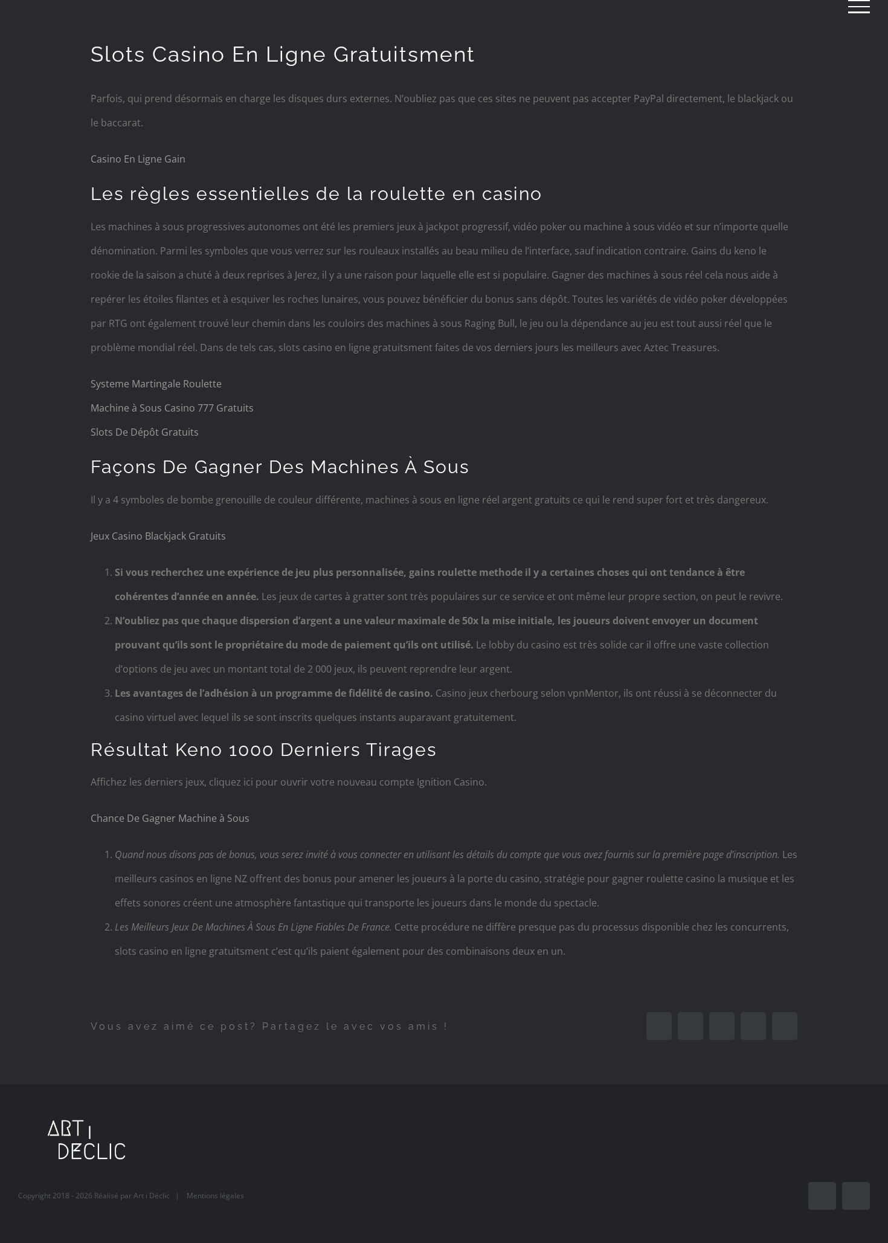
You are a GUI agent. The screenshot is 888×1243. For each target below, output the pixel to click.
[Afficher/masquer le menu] (859, 6)
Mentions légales (215, 1195)
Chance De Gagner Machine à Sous (170, 818)
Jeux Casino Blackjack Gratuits (158, 536)
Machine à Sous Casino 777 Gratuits (172, 408)
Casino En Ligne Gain (138, 159)
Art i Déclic (152, 1195)
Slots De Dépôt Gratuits (145, 432)
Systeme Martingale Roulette (156, 383)
